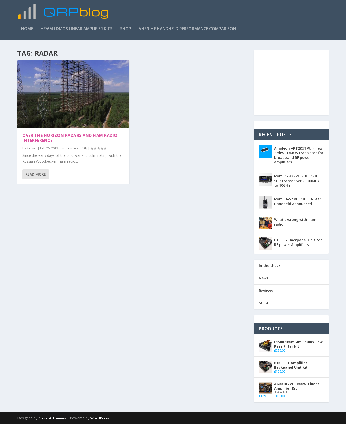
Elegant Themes (52, 418)
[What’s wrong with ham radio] (265, 223)
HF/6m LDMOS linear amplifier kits (76, 29)
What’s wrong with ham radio (295, 222)
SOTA (263, 303)
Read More (35, 174)
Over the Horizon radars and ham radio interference (70, 137)
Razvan (32, 148)
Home (27, 29)
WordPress (99, 418)
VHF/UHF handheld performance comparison (187, 29)
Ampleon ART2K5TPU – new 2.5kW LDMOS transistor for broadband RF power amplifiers (298, 155)
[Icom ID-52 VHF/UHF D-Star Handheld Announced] (265, 202)
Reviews (266, 290)
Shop (125, 29)
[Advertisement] (236, 15)
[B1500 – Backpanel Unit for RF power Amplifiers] (265, 243)
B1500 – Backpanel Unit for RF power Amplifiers (298, 242)
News (263, 278)
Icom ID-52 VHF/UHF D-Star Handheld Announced (297, 201)
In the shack (70, 148)
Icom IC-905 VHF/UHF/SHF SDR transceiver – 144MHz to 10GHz (297, 181)
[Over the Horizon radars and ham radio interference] (73, 94)
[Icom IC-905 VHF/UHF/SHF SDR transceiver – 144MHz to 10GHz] (265, 179)
